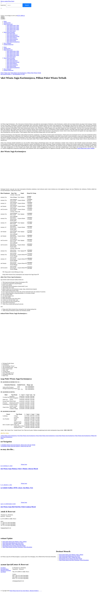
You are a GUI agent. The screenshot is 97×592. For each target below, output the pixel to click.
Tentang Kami (7, 22)
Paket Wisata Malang (12, 37)
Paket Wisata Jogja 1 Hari (13, 25)
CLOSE (3, 18)
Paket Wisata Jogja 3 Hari (13, 28)
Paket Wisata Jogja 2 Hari (13, 26)
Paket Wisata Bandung (12, 35)
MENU (2, 17)
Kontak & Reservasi (8, 44)
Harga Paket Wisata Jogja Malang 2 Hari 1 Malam (15, 541)
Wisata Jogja (24, 464)
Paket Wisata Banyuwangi (13, 36)
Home (5, 21)
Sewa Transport (7, 43)
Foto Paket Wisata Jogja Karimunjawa (27, 435)
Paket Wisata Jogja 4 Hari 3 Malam (86, 148)
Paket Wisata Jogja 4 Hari (13, 29)
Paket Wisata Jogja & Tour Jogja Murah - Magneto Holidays (24, 590)
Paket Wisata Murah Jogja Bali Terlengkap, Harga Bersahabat (17, 547)
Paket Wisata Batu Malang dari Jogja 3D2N (13, 543)
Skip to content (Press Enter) (7, 1)
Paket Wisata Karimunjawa (13, 41)
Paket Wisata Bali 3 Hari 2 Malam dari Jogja (13, 544)
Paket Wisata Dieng (11, 40)
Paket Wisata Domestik (9, 32)
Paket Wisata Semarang (12, 39)
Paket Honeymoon (11, 31)
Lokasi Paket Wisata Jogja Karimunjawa (65, 435)
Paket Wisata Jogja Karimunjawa (83, 435)
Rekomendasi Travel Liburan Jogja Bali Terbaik (14, 545)
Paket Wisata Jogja (8, 24)
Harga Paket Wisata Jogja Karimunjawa (45, 435)
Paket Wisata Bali (11, 33)
